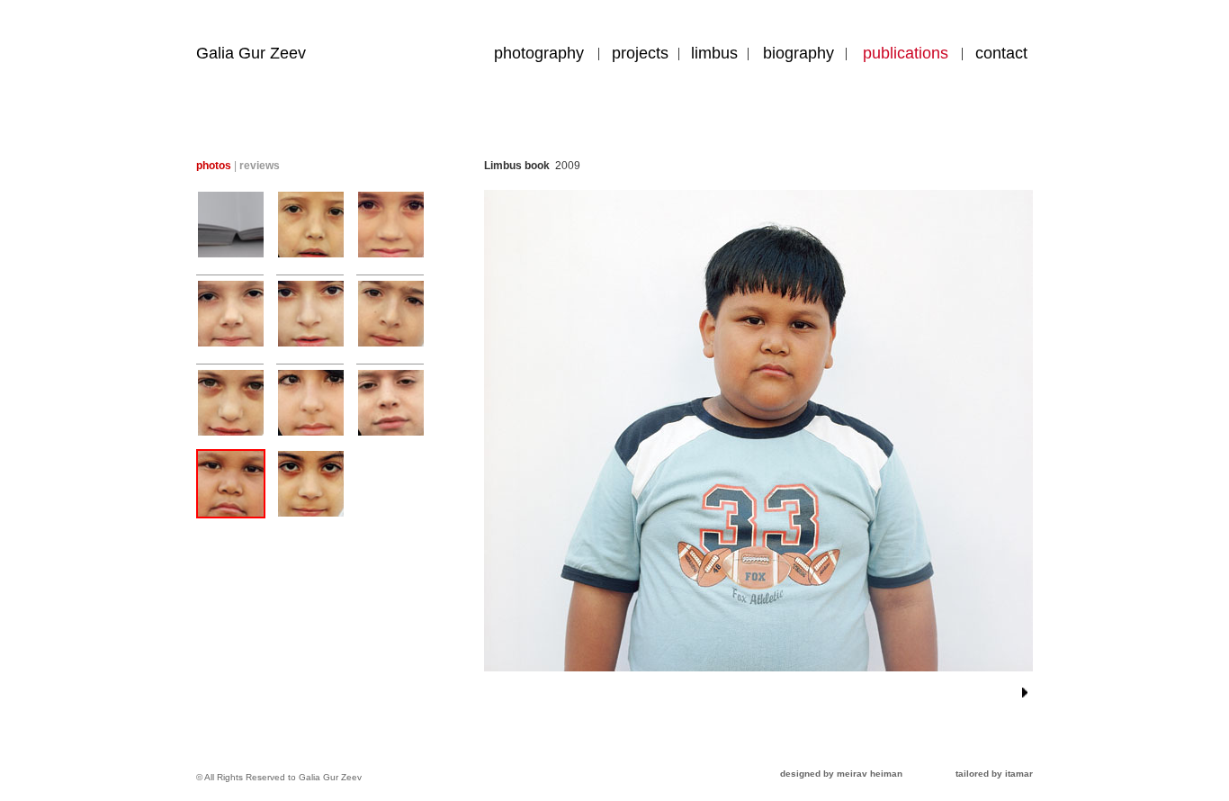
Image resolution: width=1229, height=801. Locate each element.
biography (798, 53)
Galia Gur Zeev (251, 53)
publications (905, 53)
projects (640, 53)
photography (539, 53)
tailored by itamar (994, 773)
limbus (714, 53)
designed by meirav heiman (841, 773)
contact (1001, 53)
